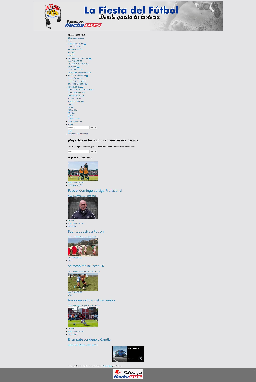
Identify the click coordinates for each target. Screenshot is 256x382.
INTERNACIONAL (74, 87)
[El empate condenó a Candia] (83, 308)
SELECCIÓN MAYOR (75, 78)
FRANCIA (71, 113)
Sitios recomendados (76, 38)
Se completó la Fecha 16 (86, 266)
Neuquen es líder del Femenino (91, 300)
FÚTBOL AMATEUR (75, 121)
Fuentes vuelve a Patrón (86, 231)
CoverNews (107, 366)
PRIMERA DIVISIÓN (75, 49)
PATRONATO (72, 67)
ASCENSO (71, 52)
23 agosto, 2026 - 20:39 (88, 237)
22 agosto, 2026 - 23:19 (88, 345)
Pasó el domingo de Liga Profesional (95, 190)
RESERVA (71, 55)
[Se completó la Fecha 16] (83, 240)
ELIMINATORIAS (74, 119)
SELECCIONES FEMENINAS (78, 84)
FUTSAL (71, 124)
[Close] (254, 370)
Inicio (70, 41)
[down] (85, 44)
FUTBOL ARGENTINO (76, 44)
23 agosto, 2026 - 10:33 (90, 305)
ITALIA (70, 104)
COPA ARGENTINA (75, 47)
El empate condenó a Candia (89, 339)
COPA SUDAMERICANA (76, 93)
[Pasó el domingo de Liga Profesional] (83, 163)
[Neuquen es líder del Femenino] (83, 274)
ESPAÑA (71, 107)
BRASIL (70, 116)
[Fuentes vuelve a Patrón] (83, 199)
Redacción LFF (73, 196)
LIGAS (78, 58)
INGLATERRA (72, 110)
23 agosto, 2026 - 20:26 (90, 271)
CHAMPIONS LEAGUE (76, 95)
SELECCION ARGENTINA (77, 75)
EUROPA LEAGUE (74, 98)
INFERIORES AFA (79, 72)
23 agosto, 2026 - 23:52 (88, 196)
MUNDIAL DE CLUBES (76, 101)
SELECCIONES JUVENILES (77, 81)
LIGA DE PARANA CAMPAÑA (78, 64)
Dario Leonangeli (74, 271)
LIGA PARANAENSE (75, 61)
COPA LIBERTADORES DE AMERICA (81, 90)
